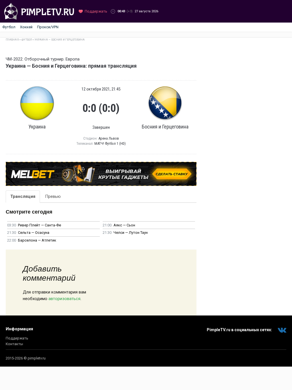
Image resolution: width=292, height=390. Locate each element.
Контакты (14, 344)
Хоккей (26, 27)
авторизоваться (64, 298)
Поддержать (17, 338)
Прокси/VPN (47, 27)
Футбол (8, 27)
